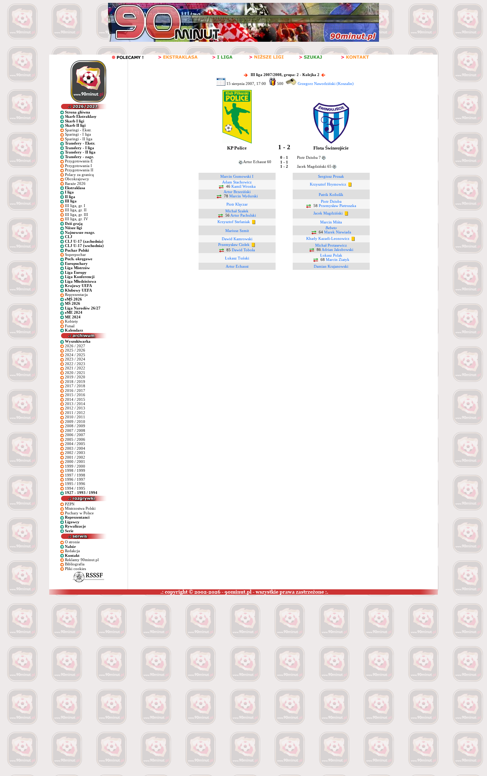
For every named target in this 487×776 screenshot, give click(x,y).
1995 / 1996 (75, 484)
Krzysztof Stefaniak (233, 222)
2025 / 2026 (75, 350)
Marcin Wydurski (243, 196)
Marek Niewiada (337, 232)
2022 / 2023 (75, 364)
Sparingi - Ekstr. (78, 130)
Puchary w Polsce (79, 513)
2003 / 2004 (75, 448)
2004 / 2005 (75, 444)
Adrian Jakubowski (337, 249)
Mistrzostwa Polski (80, 508)
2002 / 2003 (75, 452)
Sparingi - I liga (78, 134)
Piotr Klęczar (237, 204)
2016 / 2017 (75, 390)
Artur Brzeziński (237, 192)
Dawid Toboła (243, 250)
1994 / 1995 (75, 488)
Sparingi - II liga (78, 139)
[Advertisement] (136, 648)
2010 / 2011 (75, 417)
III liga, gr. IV (76, 219)
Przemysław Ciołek (234, 244)
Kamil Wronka (243, 186)
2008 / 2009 (75, 426)
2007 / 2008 (75, 430)
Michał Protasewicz (331, 245)
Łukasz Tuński (237, 258)
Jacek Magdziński (328, 213)
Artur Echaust (237, 266)
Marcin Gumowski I (236, 176)
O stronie (72, 542)
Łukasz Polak (331, 255)
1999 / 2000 (75, 466)
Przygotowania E (79, 161)
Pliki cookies (75, 568)
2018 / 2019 (75, 381)
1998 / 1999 (75, 470)
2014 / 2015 (75, 399)
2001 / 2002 (75, 457)
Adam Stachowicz (237, 182)
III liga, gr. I (75, 205)
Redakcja (72, 551)
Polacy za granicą (79, 174)
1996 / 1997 (75, 479)
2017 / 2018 (75, 386)
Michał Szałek (236, 211)
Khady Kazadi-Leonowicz (327, 238)
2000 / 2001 (75, 461)
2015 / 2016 (75, 395)
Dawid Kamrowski (237, 239)
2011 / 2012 (75, 412)
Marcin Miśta (331, 222)
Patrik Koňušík (331, 194)
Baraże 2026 (75, 183)
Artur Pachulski (243, 215)
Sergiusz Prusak (331, 176)
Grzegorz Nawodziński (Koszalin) (326, 83)
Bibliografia (74, 564)
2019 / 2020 (75, 377)
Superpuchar (75, 254)
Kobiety (71, 321)
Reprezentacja (76, 294)
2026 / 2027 (75, 346)
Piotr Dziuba (331, 201)
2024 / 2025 (75, 355)
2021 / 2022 (75, 368)
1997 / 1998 (75, 475)
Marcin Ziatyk (337, 259)
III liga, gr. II (76, 210)
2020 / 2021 (75, 373)
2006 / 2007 (75, 435)
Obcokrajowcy (77, 179)
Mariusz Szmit (237, 230)
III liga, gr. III (76, 214)
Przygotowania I (78, 165)
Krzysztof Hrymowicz (328, 184)
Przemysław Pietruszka (337, 205)
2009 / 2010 (75, 421)
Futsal (70, 326)
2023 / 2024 (75, 359)
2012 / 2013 (75, 408)
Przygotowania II (79, 170)
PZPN (70, 504)
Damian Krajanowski (331, 266)
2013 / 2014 (75, 404)
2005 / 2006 (75, 439)
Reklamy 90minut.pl (82, 560)
